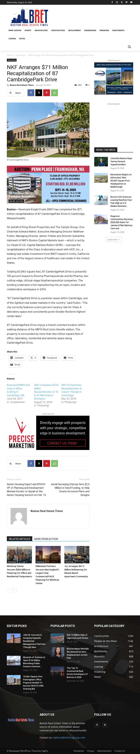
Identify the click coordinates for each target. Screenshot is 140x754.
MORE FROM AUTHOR (46, 539)
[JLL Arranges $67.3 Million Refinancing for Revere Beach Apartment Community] (76, 554)
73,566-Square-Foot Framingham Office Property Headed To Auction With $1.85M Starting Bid (33, 682)
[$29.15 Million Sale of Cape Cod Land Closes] (57, 638)
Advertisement (104, 750)
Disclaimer (79, 750)
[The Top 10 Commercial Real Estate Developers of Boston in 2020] (57, 671)
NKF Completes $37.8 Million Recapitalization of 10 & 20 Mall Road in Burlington (46, 391)
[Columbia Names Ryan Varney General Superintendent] (101, 161)
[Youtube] (131, 2)
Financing (20, 55)
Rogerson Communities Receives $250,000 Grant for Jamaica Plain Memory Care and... (121, 222)
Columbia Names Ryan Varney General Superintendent (121, 161)
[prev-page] (9, 590)
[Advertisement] (114, 123)
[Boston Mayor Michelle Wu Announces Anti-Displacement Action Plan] (57, 652)
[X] (122, 2)
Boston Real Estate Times (21, 85)
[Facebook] (112, 2)
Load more (112, 239)
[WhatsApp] (54, 92)
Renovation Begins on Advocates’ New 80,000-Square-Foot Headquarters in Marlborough (121, 180)
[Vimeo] (126, 2)
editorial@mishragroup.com (69, 737)
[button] (129, 47)
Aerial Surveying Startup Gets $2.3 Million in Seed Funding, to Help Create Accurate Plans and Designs (70, 490)
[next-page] (14, 590)
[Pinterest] (46, 92)
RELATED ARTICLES (19, 539)
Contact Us (120, 750)
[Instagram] (117, 2)
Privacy (90, 750)
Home (10, 55)
